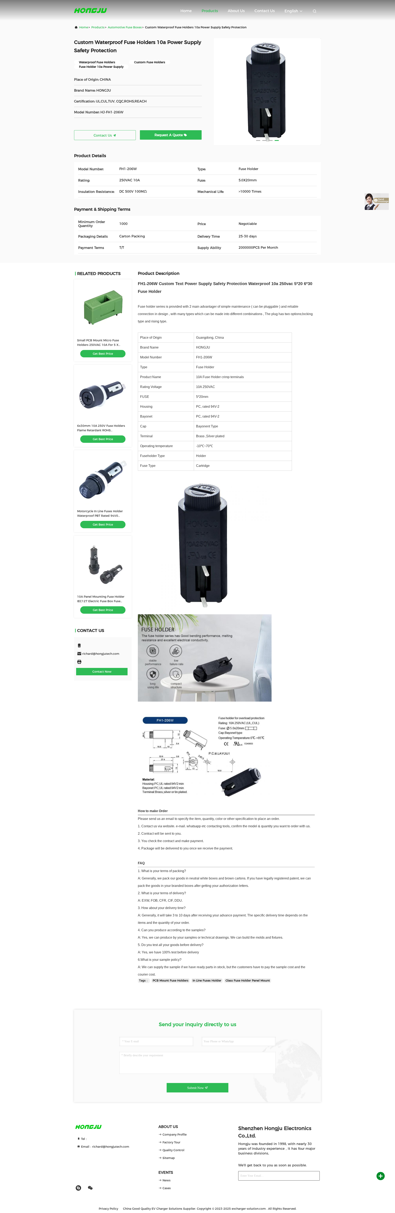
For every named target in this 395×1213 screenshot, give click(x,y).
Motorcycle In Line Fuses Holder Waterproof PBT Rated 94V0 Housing (100, 515)
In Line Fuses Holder (207, 980)
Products (210, 11)
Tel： (84, 1139)
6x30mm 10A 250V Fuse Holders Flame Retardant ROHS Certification (101, 430)
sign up (309, 1175)
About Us (236, 11)
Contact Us (264, 11)
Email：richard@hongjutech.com (104, 1147)
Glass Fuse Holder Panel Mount (247, 980)
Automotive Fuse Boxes (125, 27)
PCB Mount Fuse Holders (170, 980)
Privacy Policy (108, 1209)
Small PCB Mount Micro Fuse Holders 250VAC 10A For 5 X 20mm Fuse (98, 344)
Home (186, 11)
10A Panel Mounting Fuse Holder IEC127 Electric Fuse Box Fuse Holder (100, 601)
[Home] (90, 10)
